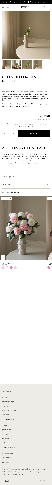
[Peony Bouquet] (23, 228)
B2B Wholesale (8, 415)
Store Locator (8, 402)
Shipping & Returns (10, 192)
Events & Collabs (9, 410)
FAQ (3, 443)
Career (5, 406)
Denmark (5, 462)
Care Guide (6, 185)
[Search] (8, 7)
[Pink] (48, 267)
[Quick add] (3, 257)
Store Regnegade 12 (10, 453)
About (4, 397)
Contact (5, 425)
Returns (5, 438)
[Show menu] (3, 7)
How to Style (8, 177)
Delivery (5, 434)
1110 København (8, 458)
